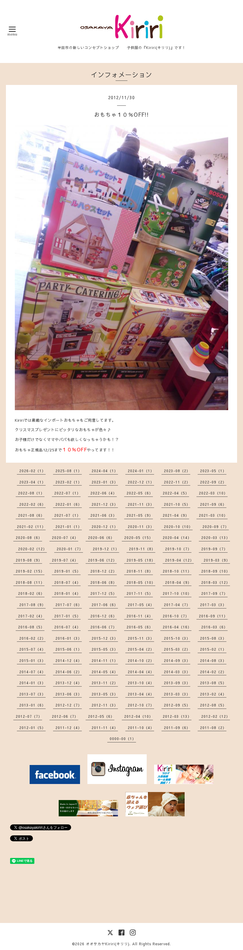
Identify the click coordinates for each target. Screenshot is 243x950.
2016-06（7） (103, 627)
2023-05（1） (213, 470)
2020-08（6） (29, 537)
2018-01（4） (67, 593)
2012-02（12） (215, 716)
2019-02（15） (30, 571)
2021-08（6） (31, 515)
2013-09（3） (177, 682)
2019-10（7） (178, 548)
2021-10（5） (177, 504)
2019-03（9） (217, 560)
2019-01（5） (67, 571)
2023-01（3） (105, 482)
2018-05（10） (141, 582)
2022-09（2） (213, 482)
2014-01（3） (32, 682)
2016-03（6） (214, 627)
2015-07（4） (32, 649)
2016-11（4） (140, 616)
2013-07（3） (32, 694)
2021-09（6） (213, 504)
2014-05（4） (105, 671)
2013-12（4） (68, 682)
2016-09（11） (213, 616)
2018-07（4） (67, 582)
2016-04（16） (177, 627)
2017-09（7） (214, 593)
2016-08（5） (31, 627)
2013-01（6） (32, 705)
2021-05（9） (140, 515)
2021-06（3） (103, 515)
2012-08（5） (213, 705)
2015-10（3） (177, 638)
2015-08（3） (213, 638)
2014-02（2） (213, 671)
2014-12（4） (68, 660)
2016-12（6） (103, 616)
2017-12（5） (103, 593)
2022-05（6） (140, 493)
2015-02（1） (213, 649)
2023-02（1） (68, 482)
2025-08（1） (68, 470)
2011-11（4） (105, 727)
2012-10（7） (141, 705)
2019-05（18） (141, 560)
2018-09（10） (215, 571)
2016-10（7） (176, 616)
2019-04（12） (179, 560)
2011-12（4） (68, 727)
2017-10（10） (177, 593)
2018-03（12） (215, 582)
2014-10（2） (141, 660)
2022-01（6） (68, 504)
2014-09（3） (177, 660)
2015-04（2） (141, 649)
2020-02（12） (32, 548)
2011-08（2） (213, 727)
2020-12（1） (105, 526)
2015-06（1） (68, 649)
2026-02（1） (32, 470)
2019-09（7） (214, 548)
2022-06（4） (103, 493)
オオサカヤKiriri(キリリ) (108, 943)
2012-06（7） (65, 716)
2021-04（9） (176, 515)
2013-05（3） (105, 694)
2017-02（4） (31, 616)
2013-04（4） (141, 694)
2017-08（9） (32, 604)
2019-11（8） (142, 548)
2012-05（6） (101, 716)
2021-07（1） (67, 515)
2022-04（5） (176, 493)
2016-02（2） (32, 638)
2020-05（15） (138, 537)
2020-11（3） (141, 526)
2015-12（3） (105, 638)
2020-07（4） (65, 537)
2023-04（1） (32, 482)
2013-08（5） (213, 682)
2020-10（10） (178, 526)
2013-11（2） (105, 682)
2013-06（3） (68, 694)
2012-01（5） (32, 727)
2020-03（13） (215, 537)
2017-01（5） (67, 616)
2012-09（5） (177, 705)
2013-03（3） (177, 694)
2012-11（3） (105, 705)
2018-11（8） (140, 571)
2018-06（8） (103, 582)
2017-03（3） (213, 604)
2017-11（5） (140, 593)
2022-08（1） (31, 493)
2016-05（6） (140, 627)
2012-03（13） (177, 716)
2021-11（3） (141, 504)
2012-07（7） (29, 716)
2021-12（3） (105, 504)
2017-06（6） (105, 604)
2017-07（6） (68, 604)
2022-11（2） (177, 482)
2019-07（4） (65, 560)
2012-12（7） (68, 705)
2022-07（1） (67, 493)
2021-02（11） (31, 526)
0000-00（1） (123, 738)
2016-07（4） (67, 627)
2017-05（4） (141, 604)
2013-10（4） (141, 682)
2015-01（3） (32, 660)
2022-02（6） (32, 504)
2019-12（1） (106, 548)
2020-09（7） (215, 526)
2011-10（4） (141, 727)
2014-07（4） (32, 671)
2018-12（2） (103, 571)
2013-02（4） (213, 694)
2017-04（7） (177, 604)
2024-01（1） (141, 470)
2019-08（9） (29, 560)
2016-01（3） (68, 638)
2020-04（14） (177, 537)
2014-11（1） (105, 660)
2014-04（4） (141, 671)
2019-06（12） (102, 560)
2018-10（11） (177, 571)
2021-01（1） (68, 526)
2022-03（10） (213, 493)
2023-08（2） (177, 470)
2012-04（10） (138, 716)
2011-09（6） (177, 727)
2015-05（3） (105, 649)
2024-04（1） (105, 470)
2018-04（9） (178, 582)
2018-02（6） (31, 593)
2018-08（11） (30, 582)
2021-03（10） (213, 515)
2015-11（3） (141, 638)
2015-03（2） (177, 649)
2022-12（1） (141, 482)
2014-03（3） (177, 671)
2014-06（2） (68, 671)
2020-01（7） (70, 548)
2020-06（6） (101, 537)
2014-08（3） (213, 660)
